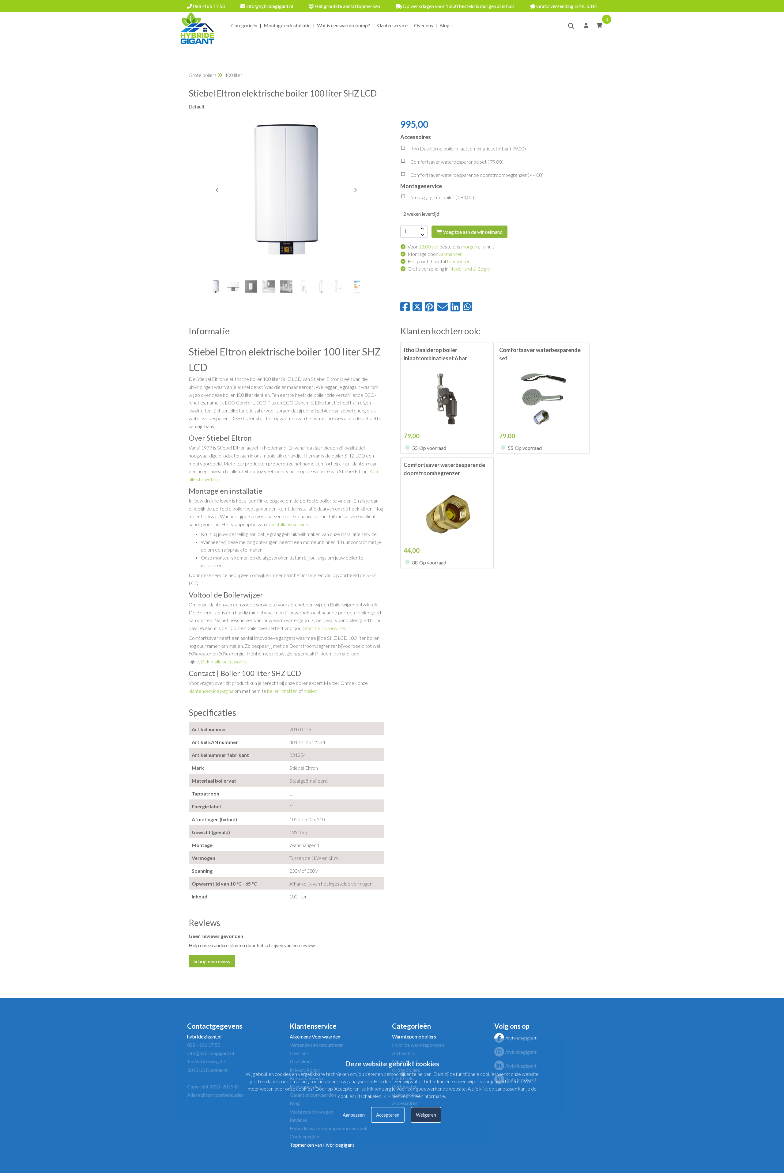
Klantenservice (392, 25)
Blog (444, 25)
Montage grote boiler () (441, 197)
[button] (355, 190)
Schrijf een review (212, 961)
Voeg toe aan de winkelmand (472, 232)
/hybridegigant (521, 1038)
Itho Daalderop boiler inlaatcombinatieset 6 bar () (467, 148)
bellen (273, 691)
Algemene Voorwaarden (315, 1036)
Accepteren (387, 1115)
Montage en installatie (287, 25)
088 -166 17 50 (208, 6)
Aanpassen (354, 1115)
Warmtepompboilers (414, 1036)
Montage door (435, 254)
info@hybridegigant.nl (269, 6)
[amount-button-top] (422, 229)
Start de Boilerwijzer (324, 628)
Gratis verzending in (449, 268)
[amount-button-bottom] (422, 235)
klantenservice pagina (211, 691)
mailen (310, 691)
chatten (289, 691)
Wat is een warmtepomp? (343, 25)
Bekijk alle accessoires (224, 661)
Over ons (423, 25)
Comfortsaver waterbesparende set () (456, 162)
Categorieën (244, 25)
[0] (597, 25)
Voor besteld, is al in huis (451, 246)
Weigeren (426, 1115)
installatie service (290, 524)
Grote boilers (203, 75)
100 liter (233, 75)
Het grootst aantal (439, 261)
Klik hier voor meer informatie (414, 1096)
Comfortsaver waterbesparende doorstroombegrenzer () (476, 175)
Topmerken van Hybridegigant (322, 1145)
